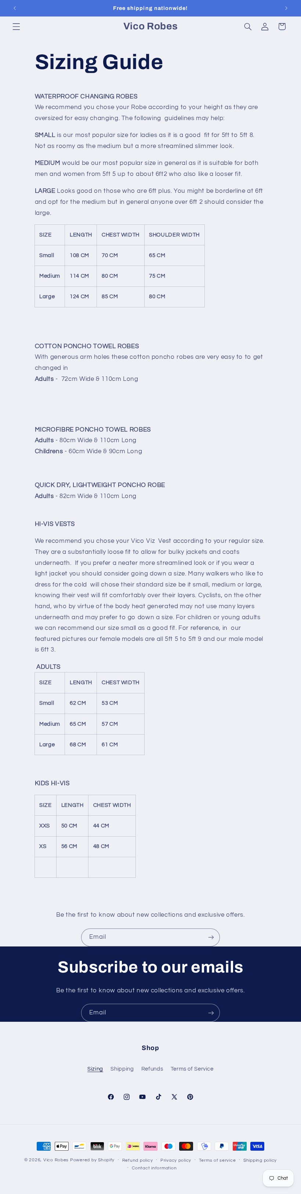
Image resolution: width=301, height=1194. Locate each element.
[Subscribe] (211, 937)
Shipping (122, 1069)
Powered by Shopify (92, 1160)
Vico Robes (56, 1160)
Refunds (152, 1069)
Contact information (154, 1168)
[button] (16, 26)
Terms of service (217, 1160)
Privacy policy (175, 1160)
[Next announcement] (286, 8)
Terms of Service (192, 1069)
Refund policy (137, 1160)
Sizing (95, 1069)
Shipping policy (260, 1160)
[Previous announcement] (15, 8)
